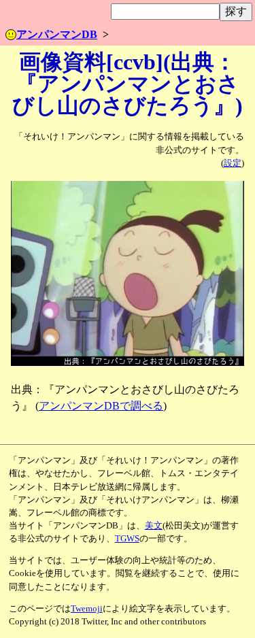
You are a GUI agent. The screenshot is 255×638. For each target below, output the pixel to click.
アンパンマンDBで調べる (101, 406)
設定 (232, 163)
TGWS (127, 538)
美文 (154, 526)
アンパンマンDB (56, 34)
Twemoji (87, 609)
